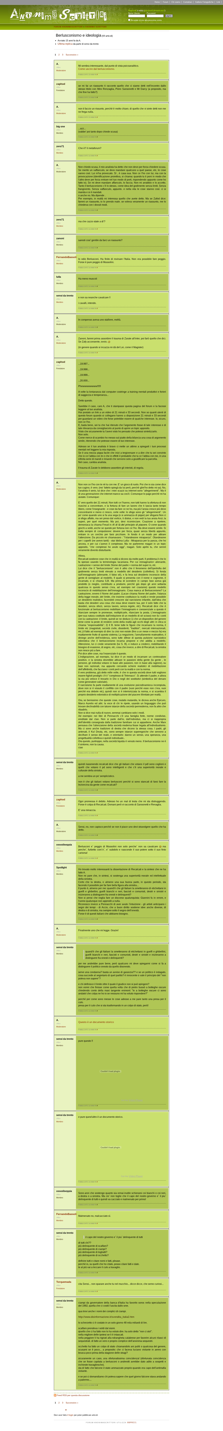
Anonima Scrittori (96, 27)
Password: (151, 13)
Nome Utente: (134, 13)
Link (218, 2)
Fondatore (60, 90)
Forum (165, 2)
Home (157, 2)
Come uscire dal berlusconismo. (96, 69)
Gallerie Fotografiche (204, 2)
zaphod (60, 84)
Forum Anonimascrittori (68, 27)
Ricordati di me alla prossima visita (146, 20)
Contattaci (187, 2)
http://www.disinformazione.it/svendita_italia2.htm (106, 1316)
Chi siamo (175, 2)
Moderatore (61, 70)
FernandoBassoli (66, 257)
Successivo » (72, 54)
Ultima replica (65, 43)
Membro (59, 133)
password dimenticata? (154, 10)
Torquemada (63, 1281)
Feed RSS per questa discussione (73, 1395)
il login (70, 1415)
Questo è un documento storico (96, 1022)
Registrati (132, 10)
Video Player (136, 1100)
